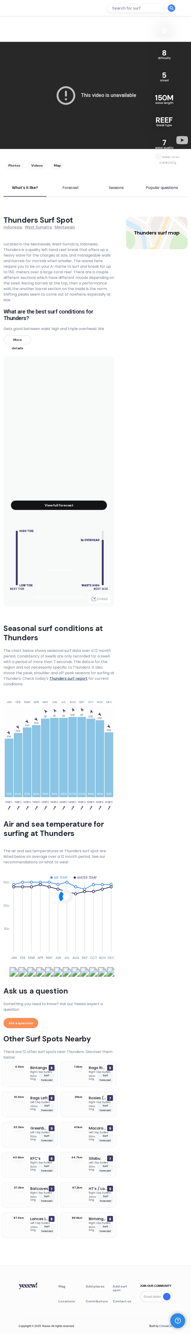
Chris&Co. (165, 1326)
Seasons (116, 187)
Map (57, 165)
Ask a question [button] (21, 1023)
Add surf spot (120, 1288)
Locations (66, 1301)
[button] (177, 1320)
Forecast (70, 187)
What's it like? (25, 187)
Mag (61, 1286)
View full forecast (59, 505)
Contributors (96, 1301)
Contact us (122, 1301)
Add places (95, 1286)
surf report (68, 678)
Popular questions (162, 187)
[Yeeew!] (20, 8)
